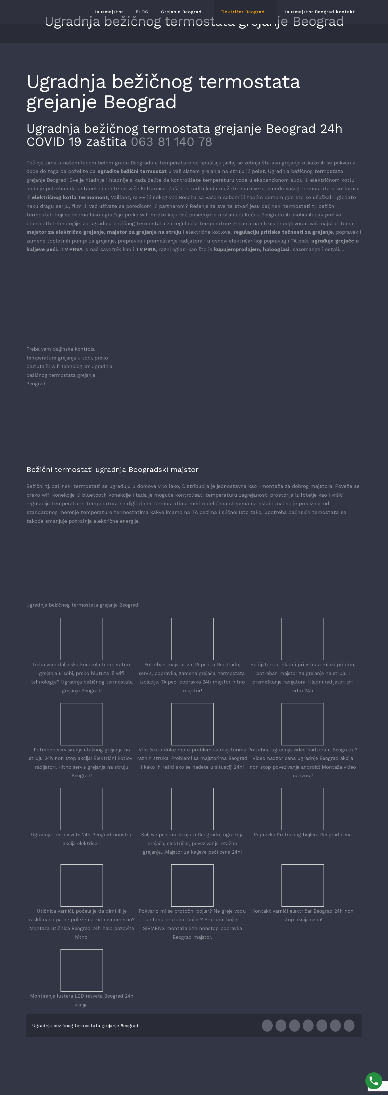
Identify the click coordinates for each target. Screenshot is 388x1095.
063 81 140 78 (171, 141)
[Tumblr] (321, 1025)
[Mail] (349, 1025)
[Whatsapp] (308, 1025)
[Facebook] (267, 1025)
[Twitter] (281, 1025)
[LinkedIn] (294, 1025)
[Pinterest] (335, 1025)
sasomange (306, 249)
